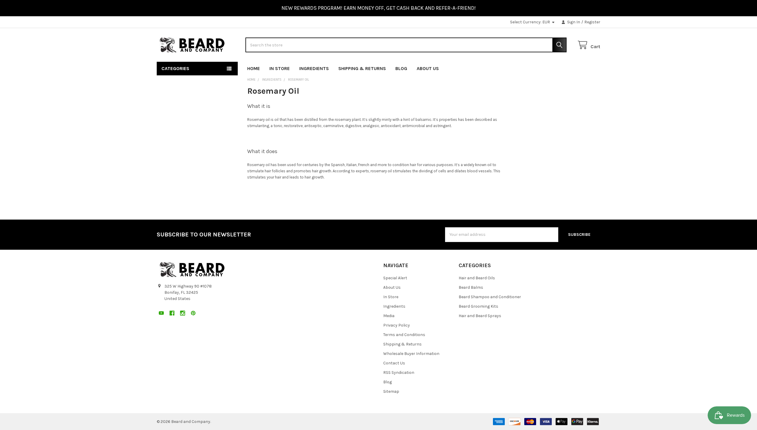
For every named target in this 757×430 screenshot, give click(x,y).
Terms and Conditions (404, 334)
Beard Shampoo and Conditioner (490, 296)
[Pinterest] (595, 67)
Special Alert (395, 277)
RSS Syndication (398, 372)
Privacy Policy (396, 325)
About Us (428, 68)
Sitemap (391, 391)
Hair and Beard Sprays (480, 315)
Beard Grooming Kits (478, 306)
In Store (279, 68)
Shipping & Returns (362, 68)
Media (388, 315)
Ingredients (314, 68)
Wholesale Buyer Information (411, 353)
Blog (401, 68)
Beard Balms (471, 287)
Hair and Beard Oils (477, 277)
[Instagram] (585, 67)
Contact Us (394, 363)
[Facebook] (574, 67)
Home (253, 68)
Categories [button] (175, 68)
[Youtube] (563, 67)
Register (592, 22)
